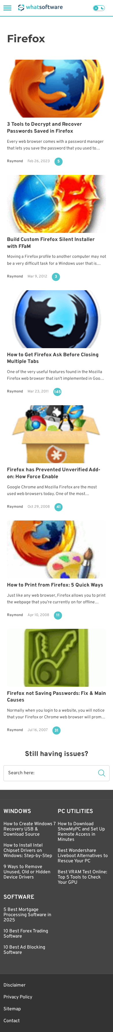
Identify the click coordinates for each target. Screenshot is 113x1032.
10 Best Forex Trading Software (25, 933)
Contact (11, 1021)
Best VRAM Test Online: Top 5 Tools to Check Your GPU (82, 877)
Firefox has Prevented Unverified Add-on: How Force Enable (53, 473)
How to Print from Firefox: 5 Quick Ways (55, 585)
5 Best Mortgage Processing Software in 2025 (27, 915)
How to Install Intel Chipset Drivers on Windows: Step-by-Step (27, 851)
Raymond (15, 161)
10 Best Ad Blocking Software (24, 950)
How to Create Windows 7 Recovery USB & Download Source (29, 829)
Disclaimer (14, 985)
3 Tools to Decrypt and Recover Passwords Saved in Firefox (44, 128)
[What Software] (40, 8)
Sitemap (12, 1009)
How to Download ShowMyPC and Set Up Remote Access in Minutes (81, 832)
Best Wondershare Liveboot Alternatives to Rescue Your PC (83, 856)
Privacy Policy (17, 997)
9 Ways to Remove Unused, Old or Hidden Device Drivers (26, 872)
